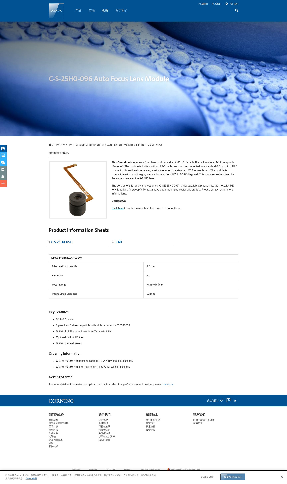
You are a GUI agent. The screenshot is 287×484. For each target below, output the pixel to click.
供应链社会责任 (107, 436)
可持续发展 (104, 426)
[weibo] (221, 400)
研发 (51, 443)
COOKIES (110, 469)
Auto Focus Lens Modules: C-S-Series (125, 145)
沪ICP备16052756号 (150, 469)
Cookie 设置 (207, 477)
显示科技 (53, 426)
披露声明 (128, 469)
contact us (168, 384)
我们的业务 (56, 414)
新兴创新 (67, 145)
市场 (92, 10)
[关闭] (281, 477)
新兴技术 (53, 446)
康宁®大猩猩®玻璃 (58, 423)
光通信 (52, 436)
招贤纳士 (203, 3)
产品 (78, 10)
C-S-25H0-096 (61, 242)
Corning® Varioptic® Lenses (90, 145)
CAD (119, 242)
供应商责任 (104, 439)
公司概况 (103, 420)
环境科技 (53, 429)
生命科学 (53, 433)
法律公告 (93, 469)
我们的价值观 (153, 420)
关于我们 (122, 10)
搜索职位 (150, 429)
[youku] (228, 400)
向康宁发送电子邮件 (203, 420)
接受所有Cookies (233, 476)
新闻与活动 (104, 433)
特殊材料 (53, 420)
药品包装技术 (56, 439)
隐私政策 (76, 469)
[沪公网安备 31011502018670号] (210, 469)
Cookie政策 (31, 478)
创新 (105, 10)
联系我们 (216, 3)
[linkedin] (234, 400)
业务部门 (103, 423)
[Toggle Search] (236, 10)
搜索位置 (198, 423)
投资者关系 (104, 429)
